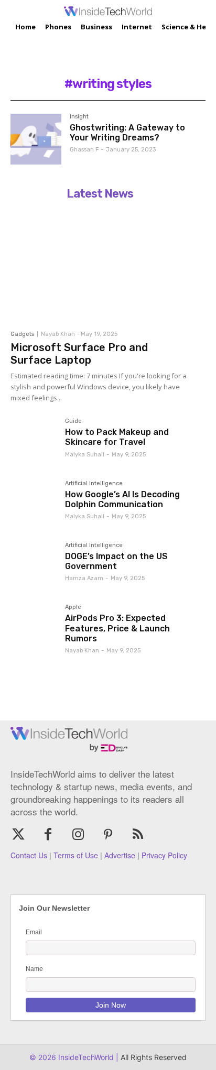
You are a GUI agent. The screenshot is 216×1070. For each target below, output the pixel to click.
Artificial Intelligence (94, 484)
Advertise (119, 855)
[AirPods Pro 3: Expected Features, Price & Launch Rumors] (33, 627)
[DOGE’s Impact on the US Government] (33, 565)
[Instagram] (78, 835)
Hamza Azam (84, 578)
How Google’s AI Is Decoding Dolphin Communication (122, 499)
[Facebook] (48, 835)
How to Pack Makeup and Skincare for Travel (117, 437)
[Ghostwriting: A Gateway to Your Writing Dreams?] (35, 139)
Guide (73, 421)
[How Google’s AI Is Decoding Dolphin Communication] (33, 504)
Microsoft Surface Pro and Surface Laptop (79, 353)
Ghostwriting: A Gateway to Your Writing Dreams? (127, 133)
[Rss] (138, 835)
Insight (79, 117)
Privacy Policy (164, 855)
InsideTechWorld (85, 1057)
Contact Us (28, 855)
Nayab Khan (58, 334)
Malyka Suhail (84, 454)
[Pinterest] (108, 835)
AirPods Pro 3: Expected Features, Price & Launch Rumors (117, 628)
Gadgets (22, 334)
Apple (73, 607)
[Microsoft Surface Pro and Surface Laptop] (99, 264)
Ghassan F (84, 149)
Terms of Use (75, 855)
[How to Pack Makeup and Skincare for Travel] (33, 441)
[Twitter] (18, 835)
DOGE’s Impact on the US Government (116, 561)
